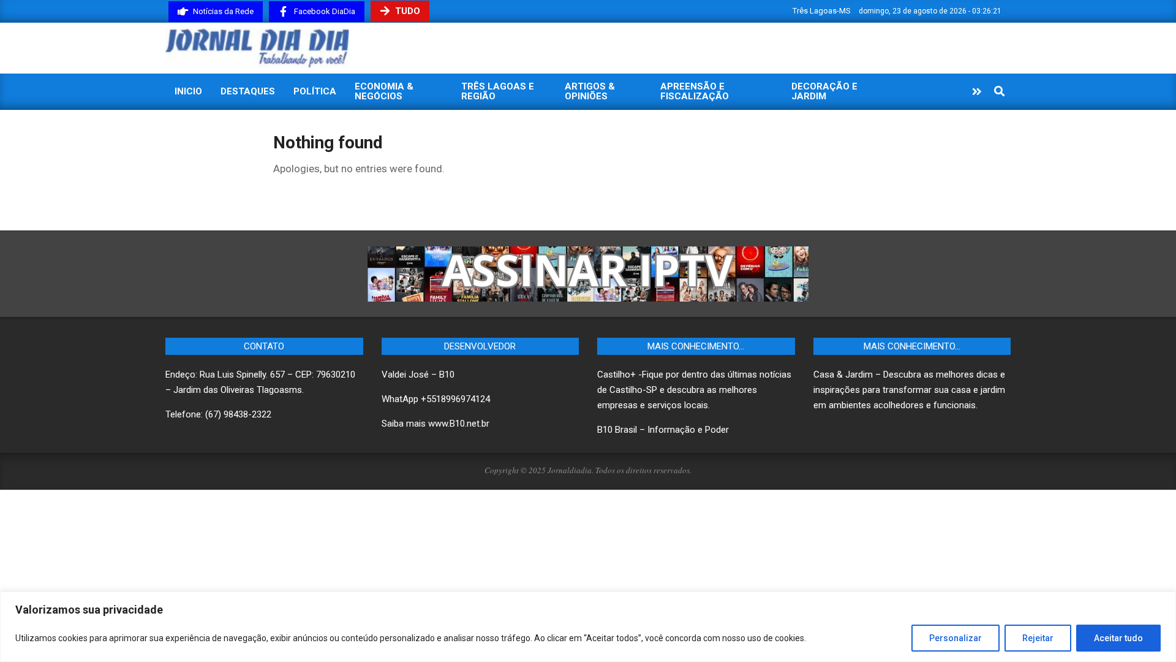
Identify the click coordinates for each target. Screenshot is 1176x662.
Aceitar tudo (1118, 638)
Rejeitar (1038, 638)
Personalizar (955, 638)
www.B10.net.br (458, 423)
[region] (588, 627)
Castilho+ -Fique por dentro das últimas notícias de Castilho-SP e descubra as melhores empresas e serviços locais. (694, 390)
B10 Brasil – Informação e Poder (663, 429)
